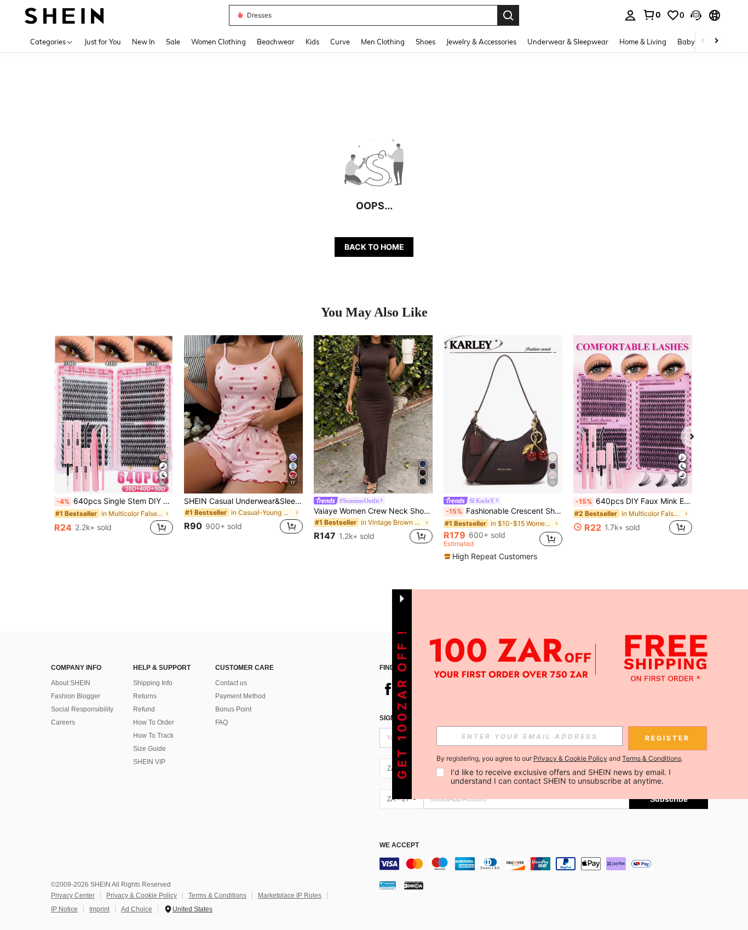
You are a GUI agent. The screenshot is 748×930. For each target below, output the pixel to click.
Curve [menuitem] (340, 41)
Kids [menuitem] (312, 41)
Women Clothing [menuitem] (218, 41)
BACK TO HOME (374, 246)
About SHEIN (70, 683)
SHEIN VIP (149, 762)
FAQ (221, 722)
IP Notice (64, 909)
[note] (492, 556)
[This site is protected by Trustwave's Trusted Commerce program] (387, 885)
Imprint (99, 909)
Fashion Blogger (75, 696)
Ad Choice (136, 909)
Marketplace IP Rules (289, 895)
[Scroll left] (703, 41)
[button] (696, 15)
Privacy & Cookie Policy (141, 895)
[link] (651, 14)
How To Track (153, 735)
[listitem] (113, 441)
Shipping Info (152, 683)
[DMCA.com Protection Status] (413, 885)
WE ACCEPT (399, 845)
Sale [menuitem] (173, 41)
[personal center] (630, 15)
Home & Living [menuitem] (642, 41)
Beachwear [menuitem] (276, 41)
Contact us (231, 683)
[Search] (508, 15)
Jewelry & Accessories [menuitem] (481, 41)
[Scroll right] (716, 41)
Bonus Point (233, 709)
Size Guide (149, 749)
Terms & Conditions (217, 895)
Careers (63, 722)
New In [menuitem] (143, 41)
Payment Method (240, 696)
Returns (145, 696)
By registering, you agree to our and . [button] (559, 758)
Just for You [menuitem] (102, 41)
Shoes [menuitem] (425, 41)
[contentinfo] (543, 863)
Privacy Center (73, 895)
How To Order (153, 722)
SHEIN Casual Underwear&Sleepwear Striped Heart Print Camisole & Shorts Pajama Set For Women (243, 501)
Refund (144, 709)
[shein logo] (64, 15)
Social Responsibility (82, 709)
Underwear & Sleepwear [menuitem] (567, 41)
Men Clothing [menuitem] (383, 41)
